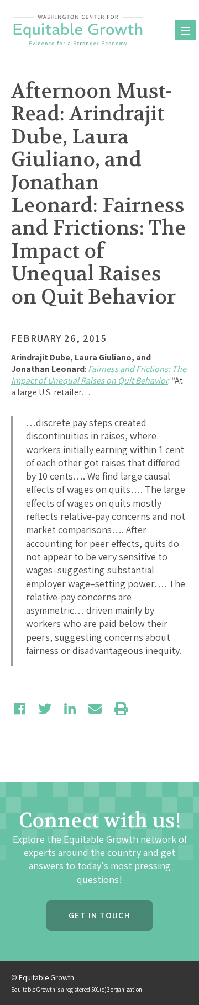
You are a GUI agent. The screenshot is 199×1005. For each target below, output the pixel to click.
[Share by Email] (95, 708)
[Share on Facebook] (19, 708)
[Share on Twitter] (44, 708)
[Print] (121, 708)
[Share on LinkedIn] (70, 708)
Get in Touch (99, 915)
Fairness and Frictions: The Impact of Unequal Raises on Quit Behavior (98, 374)
